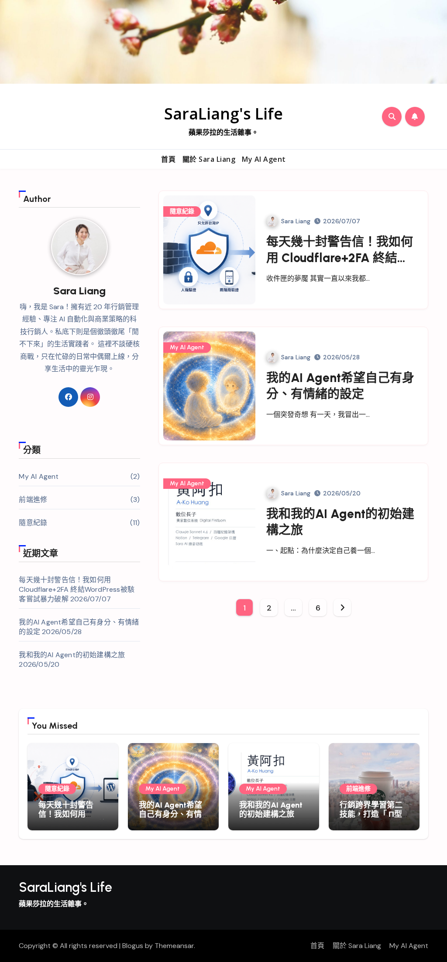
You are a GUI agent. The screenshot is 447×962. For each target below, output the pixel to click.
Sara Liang (295, 221)
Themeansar (174, 945)
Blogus (132, 945)
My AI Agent (264, 159)
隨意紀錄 (33, 522)
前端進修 (33, 499)
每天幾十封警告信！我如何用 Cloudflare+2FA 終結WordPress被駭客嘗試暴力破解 (76, 589)
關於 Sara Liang (209, 159)
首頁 (168, 159)
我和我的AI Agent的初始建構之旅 (72, 654)
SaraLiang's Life (223, 113)
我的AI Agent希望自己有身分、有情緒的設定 (170, 814)
